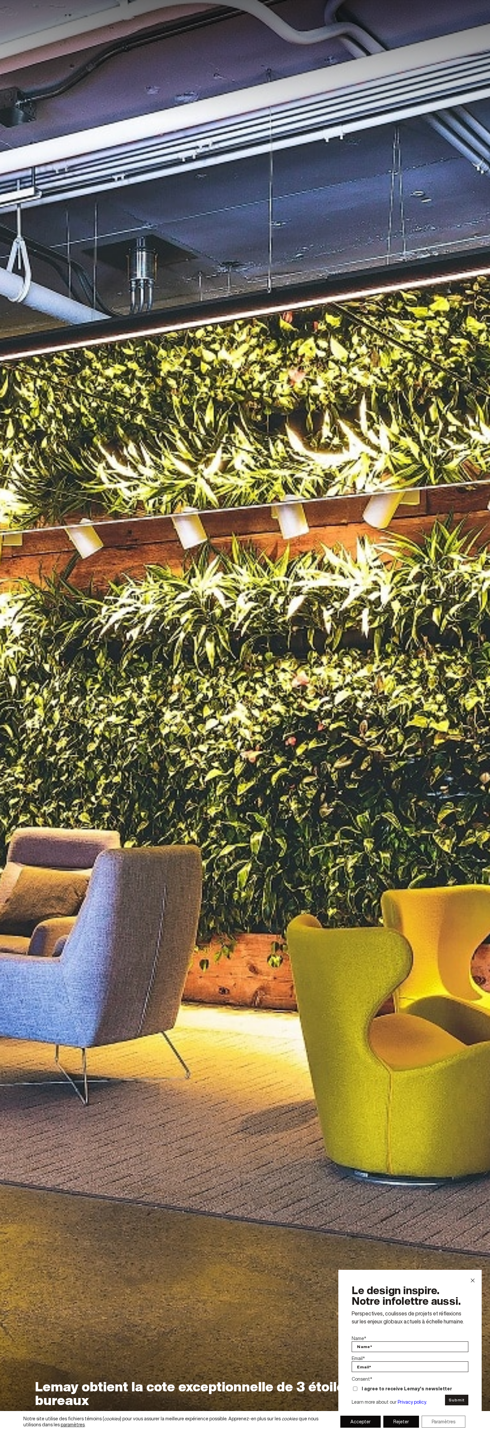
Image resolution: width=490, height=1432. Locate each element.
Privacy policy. (412, 1401)
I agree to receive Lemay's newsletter (407, 1389)
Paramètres (443, 1421)
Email (358, 1358)
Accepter (360, 1421)
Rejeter (401, 1421)
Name (359, 1338)
